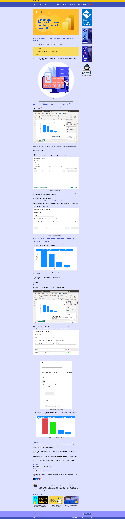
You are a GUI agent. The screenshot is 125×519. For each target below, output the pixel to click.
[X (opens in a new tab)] (34, 1)
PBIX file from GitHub (47, 466)
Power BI (53, 44)
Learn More (79, 517)
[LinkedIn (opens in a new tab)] (38, 1)
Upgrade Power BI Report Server (71, 505)
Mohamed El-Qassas (38, 44)
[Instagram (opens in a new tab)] (37, 1)
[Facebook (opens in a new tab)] (35, 1)
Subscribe (87, 513)
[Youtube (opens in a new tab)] (41, 1)
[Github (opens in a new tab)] (40, 1)
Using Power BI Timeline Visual (40, 470)
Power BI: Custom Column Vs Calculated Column (43, 472)
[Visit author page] (35, 485)
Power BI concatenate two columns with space (56, 506)
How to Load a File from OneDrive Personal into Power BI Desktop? (40, 506)
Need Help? (90, 517)
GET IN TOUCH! (74, 517)
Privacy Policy (84, 517)
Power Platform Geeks (39, 4)
